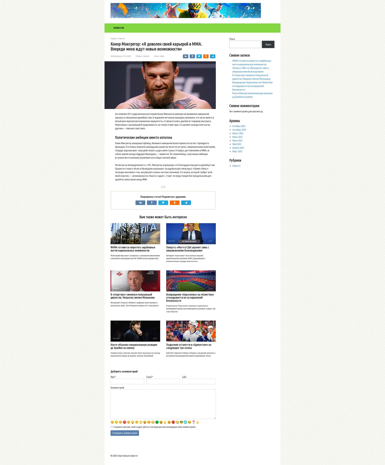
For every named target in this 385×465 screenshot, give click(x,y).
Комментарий (117, 387)
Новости (119, 27)
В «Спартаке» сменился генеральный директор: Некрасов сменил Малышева (133, 296)
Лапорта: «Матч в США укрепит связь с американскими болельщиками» (187, 249)
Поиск (232, 39)
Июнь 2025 (237, 140)
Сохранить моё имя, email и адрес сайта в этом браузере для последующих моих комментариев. (155, 427)
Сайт (184, 377)
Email (149, 377)
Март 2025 (237, 151)
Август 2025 (237, 133)
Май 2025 (236, 144)
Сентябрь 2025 (239, 129)
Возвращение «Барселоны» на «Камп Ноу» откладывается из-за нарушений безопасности (190, 297)
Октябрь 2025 (238, 126)
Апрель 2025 (238, 147)
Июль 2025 (237, 137)
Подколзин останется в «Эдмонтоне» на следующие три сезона (188, 346)
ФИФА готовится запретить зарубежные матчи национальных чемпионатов (133, 249)
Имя (113, 377)
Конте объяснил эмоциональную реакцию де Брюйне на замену (134, 346)
